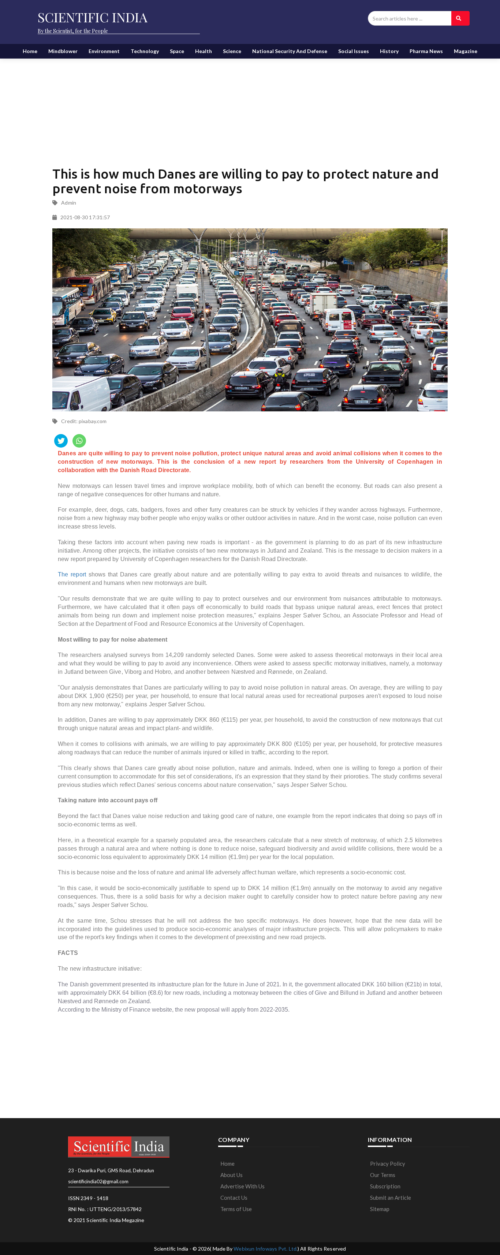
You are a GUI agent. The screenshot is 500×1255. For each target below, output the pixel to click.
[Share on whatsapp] (79, 441)
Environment (104, 51)
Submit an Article (390, 1197)
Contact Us (233, 1197)
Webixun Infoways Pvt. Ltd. (266, 1248)
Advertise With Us (242, 1186)
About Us (231, 1175)
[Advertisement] (249, 106)
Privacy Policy (387, 1163)
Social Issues (353, 51)
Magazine (465, 51)
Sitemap (379, 1209)
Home (30, 51)
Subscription (385, 1186)
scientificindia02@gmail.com (98, 1181)
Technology (145, 51)
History (389, 51)
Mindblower (63, 51)
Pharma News (426, 51)
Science (232, 51)
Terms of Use (236, 1209)
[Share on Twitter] (61, 441)
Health (203, 51)
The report (72, 574)
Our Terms (382, 1175)
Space (177, 51)
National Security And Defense (289, 51)
